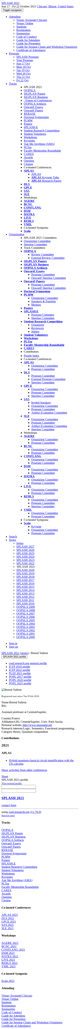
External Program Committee (48, 379)
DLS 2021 (7, 918)
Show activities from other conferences (24, 770)
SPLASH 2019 (25, 573)
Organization (16, 234)
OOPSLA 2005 (25, 620)
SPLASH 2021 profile (14, 656)
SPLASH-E (31, 127)
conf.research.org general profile (28, 663)
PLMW (28, 120)
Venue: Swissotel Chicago (31, 20)
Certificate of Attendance (31, 50)
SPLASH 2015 (25, 586)
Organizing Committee (37, 241)
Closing (28, 164)
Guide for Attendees (28, 40)
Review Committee (42, 254)
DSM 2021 (8, 953)
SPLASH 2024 (25, 556)
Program (14, 53)
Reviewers (37, 328)
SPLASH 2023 (25, 560)
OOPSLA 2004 (25, 623)
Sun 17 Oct (23, 63)
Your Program (24, 60)
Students (21, 26)
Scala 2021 (8, 980)
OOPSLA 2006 (25, 617)
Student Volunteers (35, 133)
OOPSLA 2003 (25, 627)
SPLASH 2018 (25, 576)
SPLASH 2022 (25, 563)
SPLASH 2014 (25, 590)
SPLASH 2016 (25, 583)
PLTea (27, 147)
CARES (29, 154)
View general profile (11, 783)
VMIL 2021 (8, 966)
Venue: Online (24, 23)
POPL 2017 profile (20, 676)
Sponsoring (23, 33)
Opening (29, 160)
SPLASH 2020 (25, 570)
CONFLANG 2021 (13, 949)
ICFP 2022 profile (19, 670)
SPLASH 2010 (25, 603)
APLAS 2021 (9, 914)
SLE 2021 (7, 928)
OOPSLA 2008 (25, 610)
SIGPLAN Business (36, 97)
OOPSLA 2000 (25, 637)
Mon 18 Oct (23, 66)
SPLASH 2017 (25, 580)
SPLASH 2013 (25, 593)
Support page (8, 815)
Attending (15, 16)
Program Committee (43, 274)
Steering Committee (35, 244)
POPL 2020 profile (20, 680)
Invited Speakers (41, 402)
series (24, 653)
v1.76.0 (35, 812)
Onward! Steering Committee (48, 277)
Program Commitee (42, 314)
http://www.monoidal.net (37, 725)
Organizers (37, 324)
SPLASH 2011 (25, 600)
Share (4, 776)
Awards (28, 157)
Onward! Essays (33, 107)
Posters (28, 123)
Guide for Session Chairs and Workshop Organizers (46, 46)
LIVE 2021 (8, 959)
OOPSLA (30, 90)
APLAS (36, 174)
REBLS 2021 (9, 963)
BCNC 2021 (9, 946)
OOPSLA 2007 (25, 613)
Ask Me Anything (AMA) (39, 144)
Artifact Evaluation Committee (49, 412)
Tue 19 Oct (23, 70)
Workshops (30, 137)
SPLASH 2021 (10, 653)
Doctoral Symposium (36, 117)
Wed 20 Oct (23, 73)
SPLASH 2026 (25, 550)
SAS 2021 (7, 924)
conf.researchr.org (19, 812)
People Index (31, 355)
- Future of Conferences (38, 100)
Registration (23, 30)
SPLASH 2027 (25, 546)
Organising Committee (44, 365)
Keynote (36, 526)
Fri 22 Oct (22, 80)
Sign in (13, 643)
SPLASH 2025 (25, 553)
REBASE (30, 113)
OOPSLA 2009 (25, 606)
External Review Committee (48, 257)
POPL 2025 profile (20, 683)
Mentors (36, 304)
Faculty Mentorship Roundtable (42, 150)
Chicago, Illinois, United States (55, 6)
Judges (35, 331)
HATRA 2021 (9, 956)
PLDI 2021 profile (20, 673)
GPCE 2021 (8, 921)
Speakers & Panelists (43, 301)
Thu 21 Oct (23, 77)
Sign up (13, 646)
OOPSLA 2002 (25, 630)
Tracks (13, 83)
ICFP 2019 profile (19, 666)
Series (19, 543)
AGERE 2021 (9, 943)
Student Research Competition (42, 130)
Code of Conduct (26, 36)
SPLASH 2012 (25, 596)
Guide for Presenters (28, 43)
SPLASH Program (27, 56)
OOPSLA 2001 (25, 633)
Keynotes (29, 140)
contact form (8, 805)
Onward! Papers (33, 110)
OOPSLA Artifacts (35, 103)
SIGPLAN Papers (34, 93)
